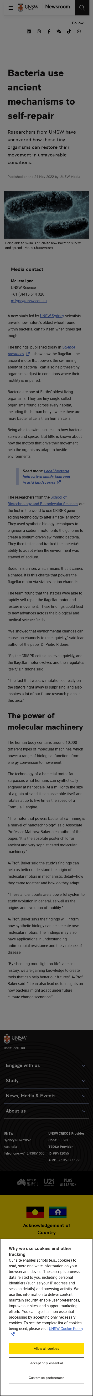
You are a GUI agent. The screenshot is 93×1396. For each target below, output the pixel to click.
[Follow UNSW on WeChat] (59, 31)
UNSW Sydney (52, 315)
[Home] (28, 8)
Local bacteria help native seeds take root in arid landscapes (46, 477)
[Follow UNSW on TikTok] (69, 31)
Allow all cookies (46, 1348)
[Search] (82, 7)
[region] (46, 1317)
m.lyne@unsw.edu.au (29, 300)
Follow (77, 23)
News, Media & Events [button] (31, 1096)
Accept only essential (46, 1363)
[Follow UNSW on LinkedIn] (28, 31)
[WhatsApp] (79, 31)
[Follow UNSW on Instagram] (38, 31)
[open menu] (11, 7)
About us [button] (16, 1111)
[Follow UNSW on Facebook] (49, 31)
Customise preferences (46, 1378)
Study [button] (12, 1080)
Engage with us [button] (23, 1065)
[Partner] (55, 8)
